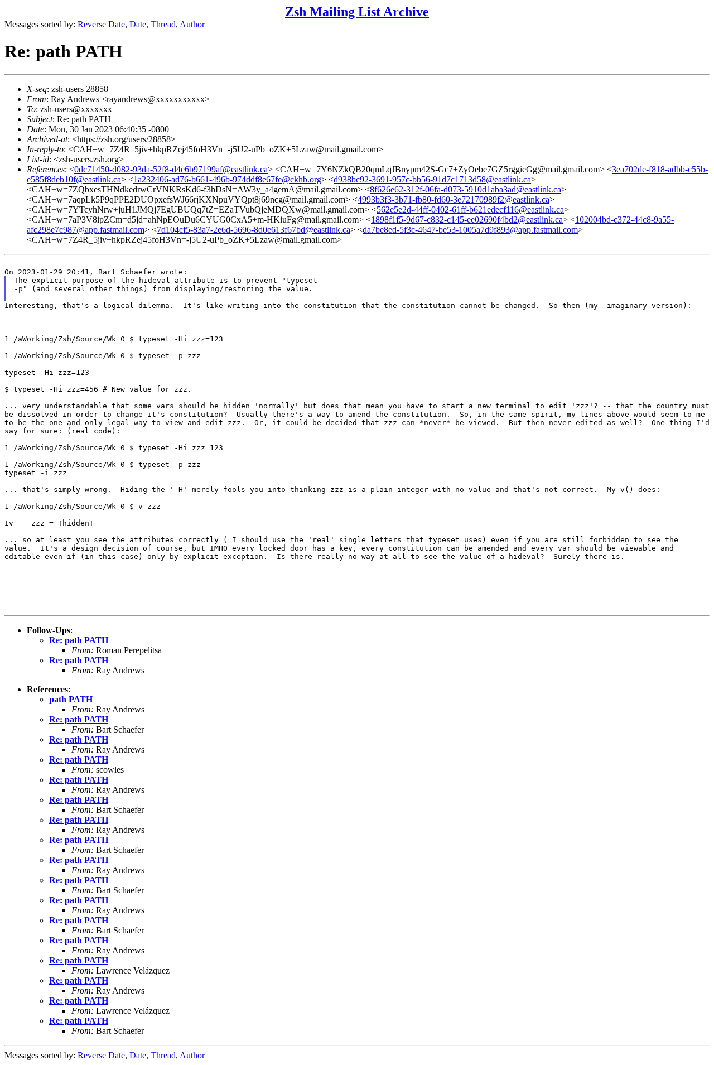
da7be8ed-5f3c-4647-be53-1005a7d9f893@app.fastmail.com (470, 229)
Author (192, 24)
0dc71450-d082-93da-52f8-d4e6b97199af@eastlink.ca (171, 169)
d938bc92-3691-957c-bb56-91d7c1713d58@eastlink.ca (432, 179)
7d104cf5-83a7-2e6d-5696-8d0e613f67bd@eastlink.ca (253, 229)
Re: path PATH (78, 640)
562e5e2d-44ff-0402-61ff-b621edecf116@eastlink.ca (470, 209)
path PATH (71, 699)
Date (137, 24)
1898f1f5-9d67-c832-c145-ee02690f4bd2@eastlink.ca (467, 219)
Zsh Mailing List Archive (357, 11)
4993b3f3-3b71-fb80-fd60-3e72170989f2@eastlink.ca (453, 199)
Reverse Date (101, 24)
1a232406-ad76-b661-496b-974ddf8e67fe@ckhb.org (227, 179)
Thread (163, 24)
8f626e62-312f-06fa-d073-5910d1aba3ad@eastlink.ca (465, 189)
